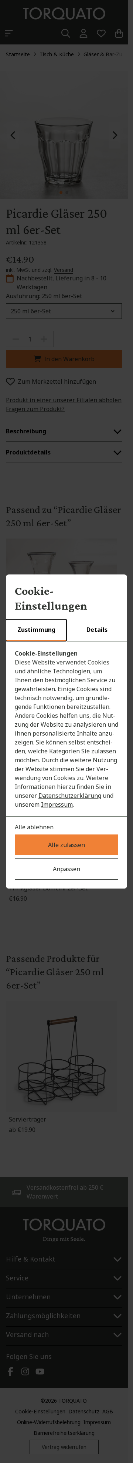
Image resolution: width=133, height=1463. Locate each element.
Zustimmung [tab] (36, 630)
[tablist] (66, 630)
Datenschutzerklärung (69, 796)
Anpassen (66, 869)
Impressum (57, 804)
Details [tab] (97, 630)
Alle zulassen (66, 845)
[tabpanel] (66, 728)
